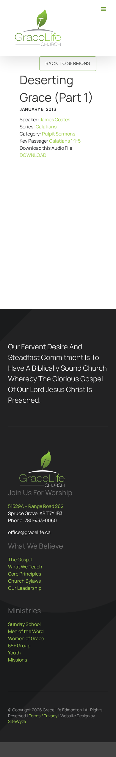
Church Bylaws (24, 581)
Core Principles (24, 573)
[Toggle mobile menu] (104, 9)
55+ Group (19, 645)
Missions (17, 659)
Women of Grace (26, 638)
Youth (14, 652)
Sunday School (24, 624)
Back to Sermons (68, 63)
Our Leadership (24, 588)
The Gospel (20, 559)
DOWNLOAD (33, 155)
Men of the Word (25, 631)
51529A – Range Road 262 (35, 506)
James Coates (55, 119)
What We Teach (25, 566)
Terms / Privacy (43, 715)
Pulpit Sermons (58, 133)
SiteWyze (17, 721)
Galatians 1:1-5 (65, 141)
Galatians (46, 126)
